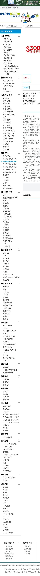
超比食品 (6, 516)
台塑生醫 (6, 460)
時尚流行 (6, 266)
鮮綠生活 (6, 511)
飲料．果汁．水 (8, 81)
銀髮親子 (6, 272)
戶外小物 (6, 352)
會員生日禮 (27, 549)
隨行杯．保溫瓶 (8, 274)
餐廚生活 (6, 258)
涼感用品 (6, 360)
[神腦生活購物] (19, 16)
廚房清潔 (6, 206)
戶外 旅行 (4, 322)
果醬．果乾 (6, 103)
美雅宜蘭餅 (6, 506)
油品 (4, 117)
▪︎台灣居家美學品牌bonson (11, 69)
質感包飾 (6, 319)
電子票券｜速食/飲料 (9, 159)
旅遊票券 (6, 183)
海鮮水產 (6, 147)
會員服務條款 (9, 554)
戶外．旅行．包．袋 (9, 331)
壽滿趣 (5, 527)
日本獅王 (6, 468)
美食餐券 (6, 175)
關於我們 (9, 551)
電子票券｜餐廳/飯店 (9, 167)
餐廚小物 (6, 280)
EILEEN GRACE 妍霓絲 (11, 455)
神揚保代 (15, 8)
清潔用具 (6, 219)
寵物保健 (6, 399)
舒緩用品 (6, 367)
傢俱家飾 (6, 297)
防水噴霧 (6, 222)
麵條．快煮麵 (7, 128)
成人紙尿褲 (6, 246)
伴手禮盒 (6, 98)
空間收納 (6, 269)
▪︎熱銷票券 (6, 52)
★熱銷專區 (5, 36)
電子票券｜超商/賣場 (9, 161)
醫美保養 (4, 434)
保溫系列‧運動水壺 (9, 350)
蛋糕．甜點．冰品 (9, 114)
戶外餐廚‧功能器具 (9, 344)
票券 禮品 (4, 153)
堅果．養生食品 (8, 112)
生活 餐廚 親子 (6, 250)
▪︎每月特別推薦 (7, 50)
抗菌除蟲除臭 (7, 216)
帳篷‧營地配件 (8, 339)
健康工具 (4, 364)
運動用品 (4, 376)
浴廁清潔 (6, 208)
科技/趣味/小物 (8, 305)
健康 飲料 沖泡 (6, 78)
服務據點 (9, 8)
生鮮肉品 (6, 144)
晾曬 (4, 289)
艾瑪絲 (5, 492)
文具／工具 (6, 313)
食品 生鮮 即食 (6, 95)
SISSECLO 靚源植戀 (10, 444)
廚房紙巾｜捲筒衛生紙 (10, 198)
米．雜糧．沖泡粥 (9, 130)
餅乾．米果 (6, 101)
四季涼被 (6, 425)
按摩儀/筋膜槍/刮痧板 (10, 370)
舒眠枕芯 (6, 428)
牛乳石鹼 (6, 465)
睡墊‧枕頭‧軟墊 (9, 336)
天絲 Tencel (7, 409)
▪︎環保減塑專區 (7, 58)
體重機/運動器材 (8, 373)
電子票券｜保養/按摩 (9, 172)
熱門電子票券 (7, 156)
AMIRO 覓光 (7, 471)
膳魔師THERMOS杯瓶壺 (11, 277)
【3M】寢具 (7, 308)
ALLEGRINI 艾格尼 (9, 477)
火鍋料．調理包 (8, 138)
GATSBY (6, 452)
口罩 (4, 243)
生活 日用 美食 (12, 26)
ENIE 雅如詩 (7, 457)
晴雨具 (5, 334)
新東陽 (5, 490)
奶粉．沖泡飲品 (8, 86)
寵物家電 (6, 397)
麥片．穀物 (6, 106)
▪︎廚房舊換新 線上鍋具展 (10, 66)
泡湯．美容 (6, 186)
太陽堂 (5, 500)
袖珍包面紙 (6, 214)
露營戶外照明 (7, 347)
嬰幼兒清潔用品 (8, 238)
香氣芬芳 (6, 292)
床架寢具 (6, 286)
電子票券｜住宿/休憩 (9, 164)
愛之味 (5, 495)
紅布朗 (5, 525)
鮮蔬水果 (6, 149)
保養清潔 (6, 230)
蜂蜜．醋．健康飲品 (9, 83)
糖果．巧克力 (7, 109)
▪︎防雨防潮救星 (7, 63)
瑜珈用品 (6, 385)
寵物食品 (6, 394)
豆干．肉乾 (6, 125)
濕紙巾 (5, 200)
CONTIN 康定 (7, 447)
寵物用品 (6, 261)
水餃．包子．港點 (9, 136)
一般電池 (6, 295)
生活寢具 (6, 264)
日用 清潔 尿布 (6, 192)
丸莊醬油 (6, 498)
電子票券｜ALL (8, 188)
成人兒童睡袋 (7, 325)
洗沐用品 (6, 233)
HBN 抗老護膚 (7, 437)
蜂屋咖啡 (6, 530)
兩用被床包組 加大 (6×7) (11, 414)
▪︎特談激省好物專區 (9, 55)
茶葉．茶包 (6, 91)
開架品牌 (4, 441)
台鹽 (4, 463)
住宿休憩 (6, 180)
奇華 (4, 503)
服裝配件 (6, 316)
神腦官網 (9, 546)
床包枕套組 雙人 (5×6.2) (11, 422)
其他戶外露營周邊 (9, 358)
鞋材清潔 (6, 225)
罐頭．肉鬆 (6, 122)
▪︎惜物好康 (6, 74)
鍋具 (4, 255)
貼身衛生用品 (7, 241)
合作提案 (27, 554)
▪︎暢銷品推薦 (7, 47)
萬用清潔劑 (6, 211)
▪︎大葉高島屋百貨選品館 (10, 71)
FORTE (5, 480)
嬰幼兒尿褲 (6, 235)
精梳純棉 (6, 412)
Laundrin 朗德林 (8, 533)
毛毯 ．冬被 (7, 406)
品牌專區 (4, 484)
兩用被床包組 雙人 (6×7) (11, 417)
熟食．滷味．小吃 (9, 133)
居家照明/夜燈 (7, 303)
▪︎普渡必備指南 (7, 42)
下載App (2, 8)
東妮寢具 (4, 403)
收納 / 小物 (6, 311)
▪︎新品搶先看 (7, 39)
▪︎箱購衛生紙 (7, 60)
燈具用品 (6, 342)
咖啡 (4, 89)
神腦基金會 (9, 549)
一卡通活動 (6, 44)
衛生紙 (5, 195)
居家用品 (6, 253)
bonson (5, 487)
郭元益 (5, 508)
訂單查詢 (27, 551)
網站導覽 (9, 559)
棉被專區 (6, 430)
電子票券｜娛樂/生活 (9, 169)
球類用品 (6, 379)
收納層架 (6, 300)
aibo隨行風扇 (7, 522)
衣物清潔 (6, 227)
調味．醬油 (6, 120)
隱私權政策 (9, 556)
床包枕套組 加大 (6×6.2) (11, 420)
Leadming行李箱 (8, 514)
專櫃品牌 (4, 474)
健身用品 (6, 382)
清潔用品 (6, 391)
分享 (27, 87)
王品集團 (6, 177)
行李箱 (5, 328)
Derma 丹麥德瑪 (8, 449)
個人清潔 (6, 203)
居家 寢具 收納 (6, 283)
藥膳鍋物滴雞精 (8, 141)
